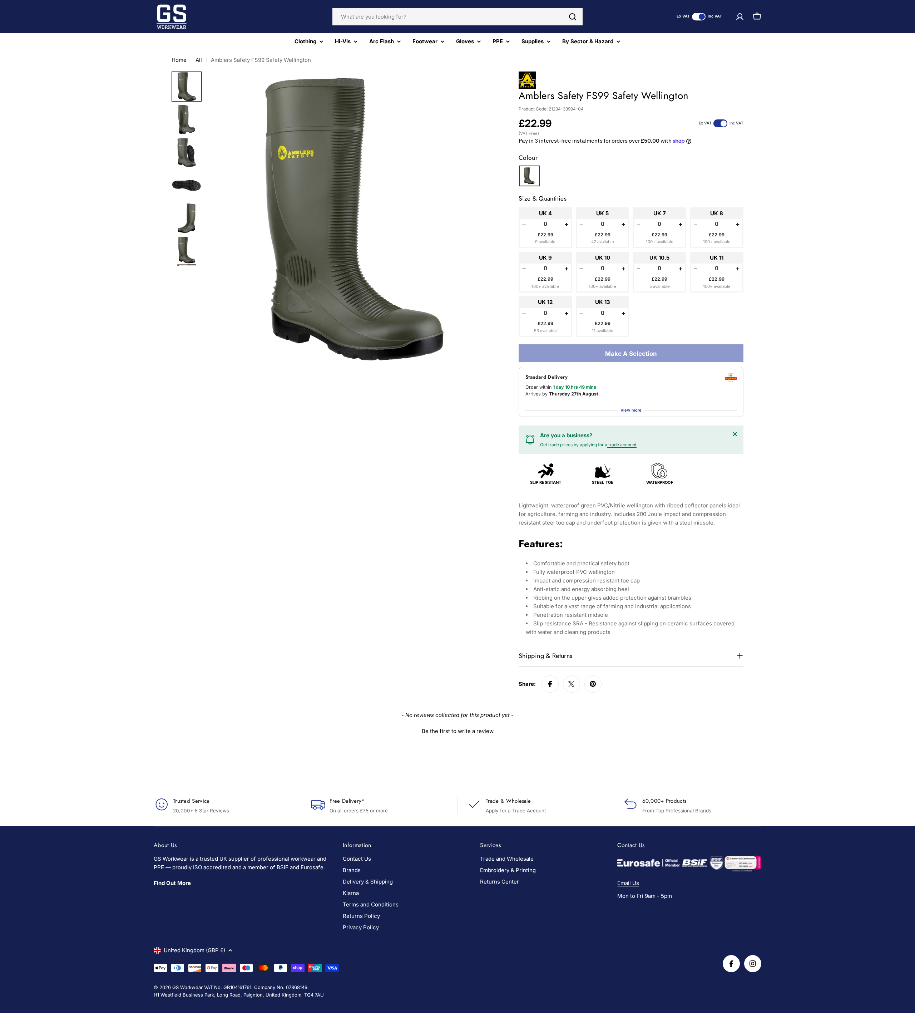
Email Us (628, 883)
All (199, 59)
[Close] (735, 434)
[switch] (699, 16)
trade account (622, 444)
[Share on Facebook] (550, 684)
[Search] (572, 17)
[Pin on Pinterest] (593, 684)
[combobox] (457, 16)
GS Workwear (187, 987)
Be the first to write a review (458, 731)
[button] (457, 730)
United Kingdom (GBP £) (194, 950)
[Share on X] (571, 684)
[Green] (529, 176)
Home (179, 59)
